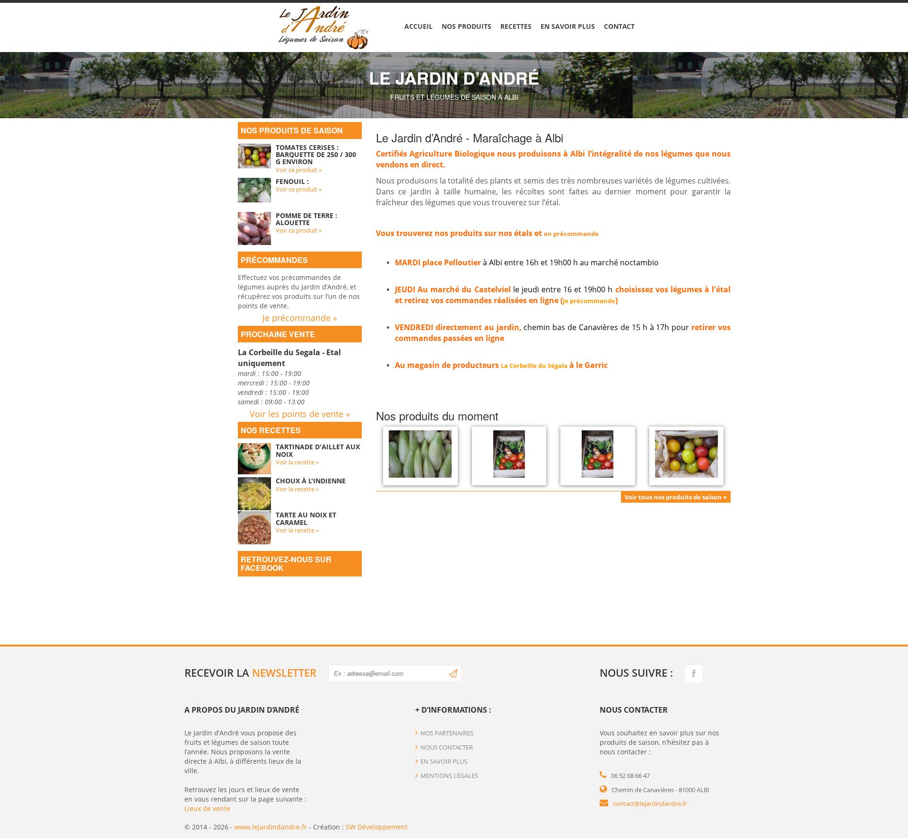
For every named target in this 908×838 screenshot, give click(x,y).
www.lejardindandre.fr (271, 826)
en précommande (571, 233)
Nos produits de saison (292, 130)
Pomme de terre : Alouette (306, 219)
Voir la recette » (297, 462)
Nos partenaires (446, 733)
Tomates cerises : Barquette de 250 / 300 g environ (316, 154)
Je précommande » (299, 317)
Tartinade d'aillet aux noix (318, 450)
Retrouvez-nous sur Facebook (286, 563)
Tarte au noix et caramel (306, 518)
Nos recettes (271, 430)
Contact (619, 26)
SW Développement (377, 826)
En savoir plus (568, 26)
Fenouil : (292, 181)
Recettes (516, 26)
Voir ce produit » (299, 170)
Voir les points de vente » (300, 413)
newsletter (284, 672)
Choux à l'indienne (311, 480)
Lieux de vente (207, 808)
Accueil (418, 26)
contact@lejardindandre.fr (650, 803)
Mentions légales (449, 775)
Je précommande (589, 301)
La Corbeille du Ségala (534, 365)
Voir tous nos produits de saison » (676, 497)
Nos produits (466, 26)
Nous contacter (446, 747)
